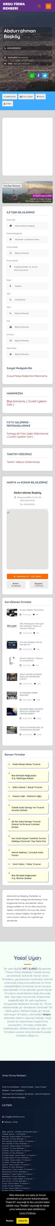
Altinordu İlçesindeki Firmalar (17, 1179)
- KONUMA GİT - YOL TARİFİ (28, 576)
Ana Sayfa (7, 1132)
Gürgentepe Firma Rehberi (15, 1158)
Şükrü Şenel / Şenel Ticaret (27, 787)
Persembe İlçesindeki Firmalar (18, 1141)
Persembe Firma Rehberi (15, 1144)
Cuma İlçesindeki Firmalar (15, 1188)
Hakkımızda (10, 96)
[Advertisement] (27, 146)
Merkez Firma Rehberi (13, 1139)
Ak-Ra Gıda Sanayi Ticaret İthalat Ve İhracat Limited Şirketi (26, 824)
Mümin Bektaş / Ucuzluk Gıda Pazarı (27, 854)
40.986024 (16, 584)
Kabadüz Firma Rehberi (14, 1176)
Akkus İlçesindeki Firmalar (16, 1165)
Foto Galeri (27, 96)
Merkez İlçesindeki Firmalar (16, 1136)
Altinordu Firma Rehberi (14, 1181)
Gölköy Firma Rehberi (13, 1153)
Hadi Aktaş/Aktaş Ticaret (26, 764)
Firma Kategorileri (26, 1132)
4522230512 (14, 48)
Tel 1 (9, 293)
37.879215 (39, 584)
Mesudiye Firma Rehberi (14, 1172)
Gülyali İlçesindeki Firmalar (16, 1146)
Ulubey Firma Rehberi (13, 1162)
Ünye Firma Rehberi (12, 1186)
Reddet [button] (9, 1221)
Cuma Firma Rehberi (12, 1190)
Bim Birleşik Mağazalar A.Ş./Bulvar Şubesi (24, 877)
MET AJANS (30, 968)
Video (8, 103)
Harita (41, 96)
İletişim (21, 1134)
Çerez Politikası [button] (27, 1213)
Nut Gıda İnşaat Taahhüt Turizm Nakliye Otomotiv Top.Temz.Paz (29, 840)
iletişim (47, 1014)
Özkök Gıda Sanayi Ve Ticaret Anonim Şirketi (28, 809)
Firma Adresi (12, 261)
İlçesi (9, 280)
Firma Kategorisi (14, 233)
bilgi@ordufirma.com (15, 1117)
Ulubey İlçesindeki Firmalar (16, 1160)
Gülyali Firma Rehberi (13, 1148)
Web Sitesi (11, 348)
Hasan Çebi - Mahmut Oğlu (27, 796)
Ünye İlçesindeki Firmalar (15, 1183)
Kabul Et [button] (22, 1221)
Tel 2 (9, 307)
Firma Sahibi (12, 247)
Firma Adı (11, 220)
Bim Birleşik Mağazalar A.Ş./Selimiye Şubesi (24, 777)
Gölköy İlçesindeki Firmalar (16, 1151)
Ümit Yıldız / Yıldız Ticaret (27, 864)
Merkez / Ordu (11, 1122)
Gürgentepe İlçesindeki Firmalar (18, 1155)
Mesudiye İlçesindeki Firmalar (17, 1169)
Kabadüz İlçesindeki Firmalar (17, 1174)
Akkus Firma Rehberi (13, 1167)
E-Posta (10, 334)
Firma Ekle (8, 1134)
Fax (8, 321)
